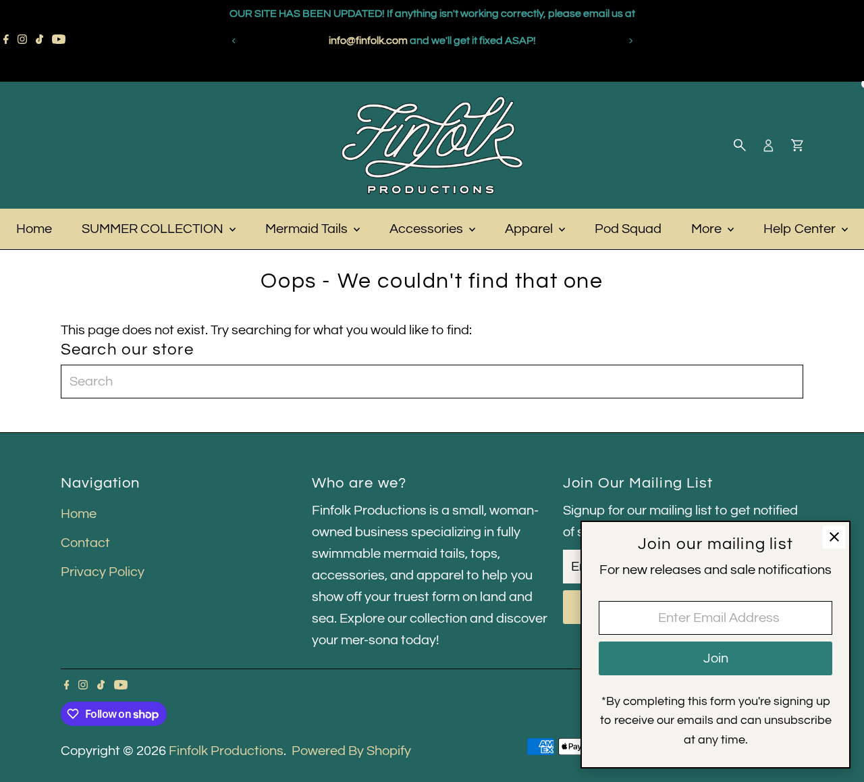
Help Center (800, 229)
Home (34, 229)
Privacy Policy (102, 572)
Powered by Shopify (351, 751)
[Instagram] (22, 40)
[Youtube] (59, 40)
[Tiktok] (39, 40)
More (707, 229)
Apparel (530, 229)
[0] (797, 145)
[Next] (630, 41)
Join (715, 658)
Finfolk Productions (226, 751)
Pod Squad (628, 229)
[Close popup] (834, 537)
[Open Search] (740, 145)
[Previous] (234, 41)
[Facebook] (6, 40)
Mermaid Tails (307, 229)
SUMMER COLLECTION (154, 229)
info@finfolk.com (531, 40)
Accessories (427, 229)
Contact (85, 543)
